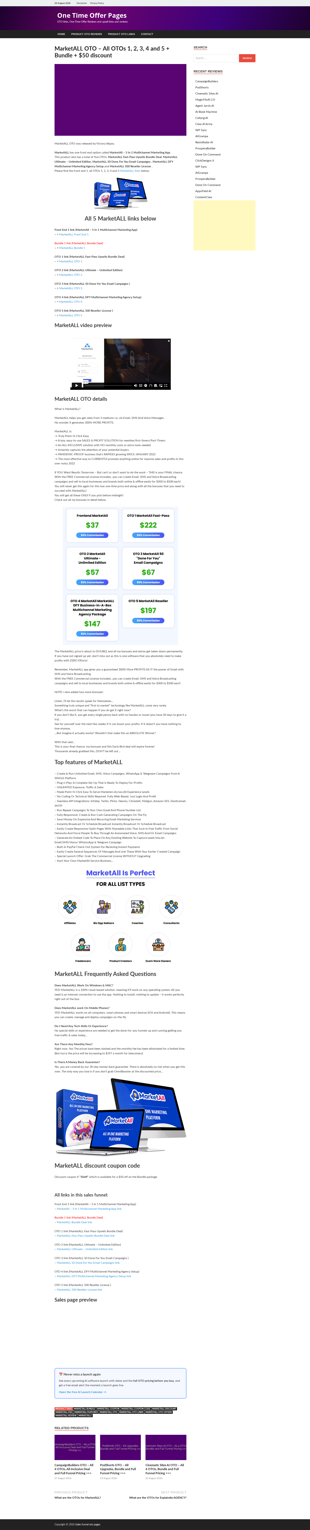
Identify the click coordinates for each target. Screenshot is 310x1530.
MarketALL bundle (84, 1409)
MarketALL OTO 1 (70, 261)
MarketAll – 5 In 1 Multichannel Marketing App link (89, 1208)
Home (61, 34)
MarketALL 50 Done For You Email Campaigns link (88, 1262)
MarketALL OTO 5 (70, 315)
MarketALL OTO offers (158, 1412)
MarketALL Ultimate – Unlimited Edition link (85, 1249)
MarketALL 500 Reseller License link (79, 1289)
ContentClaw (203, 197)
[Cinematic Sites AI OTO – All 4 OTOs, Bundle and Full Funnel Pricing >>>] (165, 1461)
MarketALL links (130, 170)
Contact (147, 34)
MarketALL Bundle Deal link (74, 1222)
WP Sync (201, 130)
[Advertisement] (224, 225)
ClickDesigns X (204, 160)
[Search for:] (224, 58)
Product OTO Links (121, 34)
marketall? (85, 1416)
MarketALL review (66, 1416)
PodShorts (202, 87)
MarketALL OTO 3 (70, 288)
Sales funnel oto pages (87, 1524)
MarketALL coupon (108, 1409)
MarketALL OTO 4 (70, 301)
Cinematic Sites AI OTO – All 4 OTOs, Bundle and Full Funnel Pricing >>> (164, 1469)
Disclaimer (82, 3)
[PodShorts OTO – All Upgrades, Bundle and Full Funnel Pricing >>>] (120, 1461)
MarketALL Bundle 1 (72, 248)
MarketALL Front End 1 (74, 234)
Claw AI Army (203, 124)
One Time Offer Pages (92, 15)
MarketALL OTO (108, 1412)
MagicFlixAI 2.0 (205, 99)
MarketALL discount (164, 1409)
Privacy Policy (97, 3)
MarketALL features (86, 1412)
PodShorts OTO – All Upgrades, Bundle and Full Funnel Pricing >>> (118, 1469)
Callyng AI (201, 118)
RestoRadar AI (204, 142)
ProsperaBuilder (205, 148)
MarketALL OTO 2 (70, 274)
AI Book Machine (206, 111)
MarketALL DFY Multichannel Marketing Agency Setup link (94, 1276)
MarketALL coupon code (135, 1409)
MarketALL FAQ (63, 1412)
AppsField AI (203, 191)
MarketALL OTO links (131, 1412)
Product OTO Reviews (86, 34)
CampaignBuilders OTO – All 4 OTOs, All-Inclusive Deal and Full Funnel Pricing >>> (74, 1469)
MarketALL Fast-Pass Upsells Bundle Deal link (86, 1235)
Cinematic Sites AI (206, 93)
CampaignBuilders (206, 81)
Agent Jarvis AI (204, 105)
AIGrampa (201, 136)
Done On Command (207, 154)
